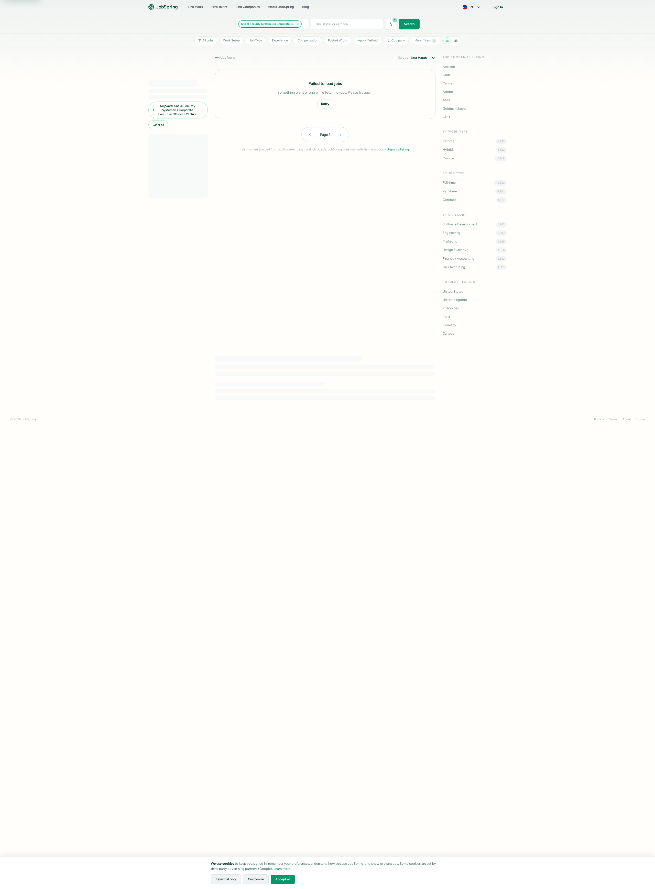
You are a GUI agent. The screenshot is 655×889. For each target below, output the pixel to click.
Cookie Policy (412, 542)
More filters (424, 40)
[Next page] (340, 134)
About (627, 419)
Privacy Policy (412, 525)
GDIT (446, 117)
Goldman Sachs (454, 109)
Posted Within (338, 40)
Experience (280, 40)
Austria (463, 568)
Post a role (345, 491)
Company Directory (303, 542)
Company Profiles (337, 592)
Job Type (255, 40)
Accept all (282, 879)
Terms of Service (414, 534)
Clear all (158, 125)
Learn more (282, 869)
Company (398, 40)
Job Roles (158, 592)
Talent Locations (279, 592)
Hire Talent (219, 7)
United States (453, 291)
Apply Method (368, 40)
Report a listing (398, 149)
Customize (256, 879)
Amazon (449, 67)
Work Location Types (246, 592)
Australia (465, 559)
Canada (448, 333)
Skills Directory (182, 592)
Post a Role (297, 551)
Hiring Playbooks (358, 542)
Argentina (465, 542)
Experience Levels (212, 592)
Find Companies (248, 7)
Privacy (599, 419)
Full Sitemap (355, 551)
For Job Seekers (357, 525)
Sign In (498, 7)
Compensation (308, 40)
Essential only (226, 879)
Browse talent (312, 491)
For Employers (356, 534)
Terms (613, 419)
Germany (449, 325)
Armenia (464, 551)
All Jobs (207, 40)
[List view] (447, 40)
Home (640, 419)
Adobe (448, 92)
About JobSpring (281, 7)
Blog (305, 7)
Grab (446, 75)
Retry (325, 104)
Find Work (195, 7)
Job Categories (308, 592)
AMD (446, 100)
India (446, 317)
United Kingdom (455, 300)
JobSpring (167, 7)
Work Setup (231, 40)
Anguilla (464, 534)
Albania (464, 525)
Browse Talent (299, 525)
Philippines (451, 308)
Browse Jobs (298, 534)
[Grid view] (456, 40)
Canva (447, 83)
